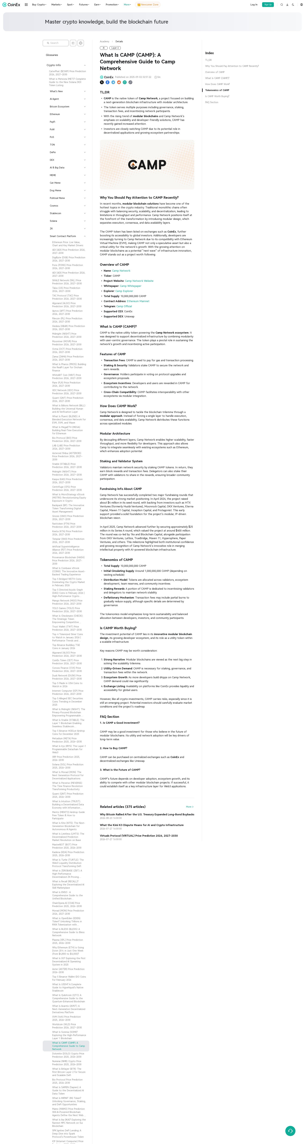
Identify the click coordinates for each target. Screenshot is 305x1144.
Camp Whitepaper (130, 286)
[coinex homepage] (12, 4)
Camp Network (121, 270)
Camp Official (124, 306)
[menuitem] (66, 73)
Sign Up (268, 4)
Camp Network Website (139, 280)
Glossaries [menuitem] (52, 55)
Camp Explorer (124, 291)
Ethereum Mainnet (138, 301)
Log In (254, 4)
